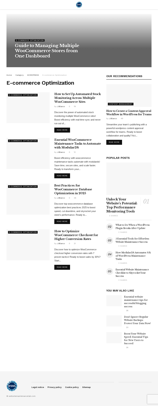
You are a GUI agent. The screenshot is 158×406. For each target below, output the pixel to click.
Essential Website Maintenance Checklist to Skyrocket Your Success (132, 272)
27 (30, 62)
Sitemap (86, 387)
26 (74, 198)
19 (74, 106)
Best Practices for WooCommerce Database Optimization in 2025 (73, 189)
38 (126, 310)
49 (121, 118)
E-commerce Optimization (30, 40)
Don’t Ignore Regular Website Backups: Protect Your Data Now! (137, 320)
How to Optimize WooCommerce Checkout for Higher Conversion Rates (76, 235)
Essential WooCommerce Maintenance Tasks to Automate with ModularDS (77, 143)
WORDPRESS (33, 75)
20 (126, 327)
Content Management (121, 104)
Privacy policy (55, 387)
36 (126, 347)
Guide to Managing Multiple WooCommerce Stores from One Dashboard (47, 51)
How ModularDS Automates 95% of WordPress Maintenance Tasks (133, 255)
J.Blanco (22, 62)
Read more (62, 130)
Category (19, 75)
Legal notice (37, 387)
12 (74, 152)
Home (9, 75)
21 (74, 243)
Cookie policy (72, 387)
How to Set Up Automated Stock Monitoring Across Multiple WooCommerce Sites (77, 98)
